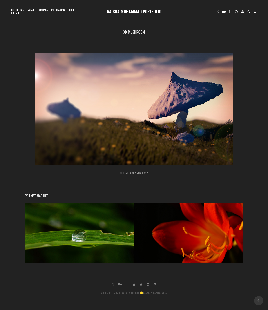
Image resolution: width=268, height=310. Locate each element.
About (72, 10)
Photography (58, 10)
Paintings (43, 10)
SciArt (31, 10)
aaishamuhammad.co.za (155, 292)
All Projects (17, 10)
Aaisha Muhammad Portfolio (134, 12)
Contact (15, 13)
